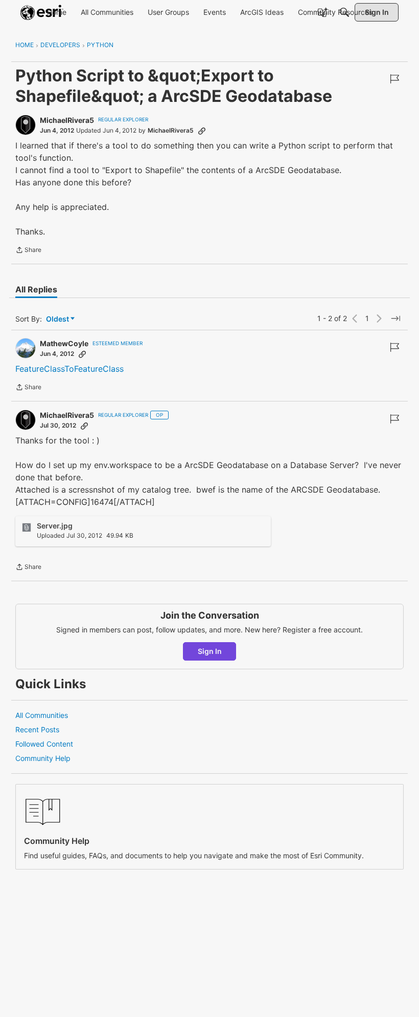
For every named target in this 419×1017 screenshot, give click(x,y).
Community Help (43, 758)
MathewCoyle (64, 343)
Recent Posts (37, 729)
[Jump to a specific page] (395, 318)
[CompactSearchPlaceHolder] (344, 12)
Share (28, 251)
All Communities (41, 715)
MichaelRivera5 (67, 120)
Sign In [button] (210, 651)
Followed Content (44, 743)
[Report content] (394, 79)
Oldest (58, 319)
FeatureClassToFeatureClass (69, 369)
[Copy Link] (202, 130)
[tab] (36, 289)
